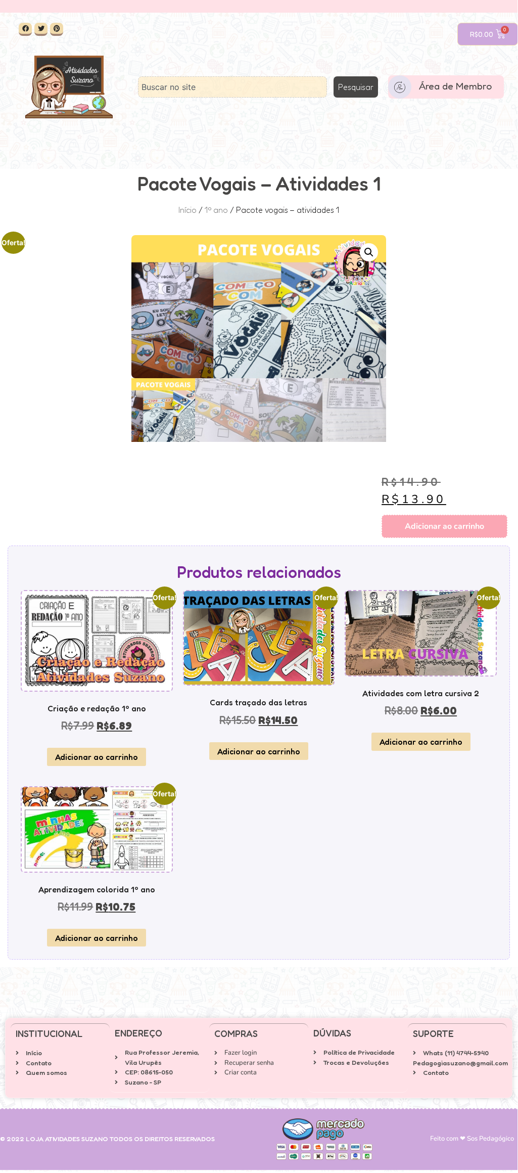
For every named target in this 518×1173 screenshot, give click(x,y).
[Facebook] (25, 29)
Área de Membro (455, 86)
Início (187, 210)
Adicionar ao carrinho (444, 526)
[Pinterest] (56, 29)
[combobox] (232, 87)
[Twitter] (41, 29)
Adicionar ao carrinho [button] (96, 757)
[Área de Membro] (399, 87)
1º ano (216, 210)
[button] (369, 252)
